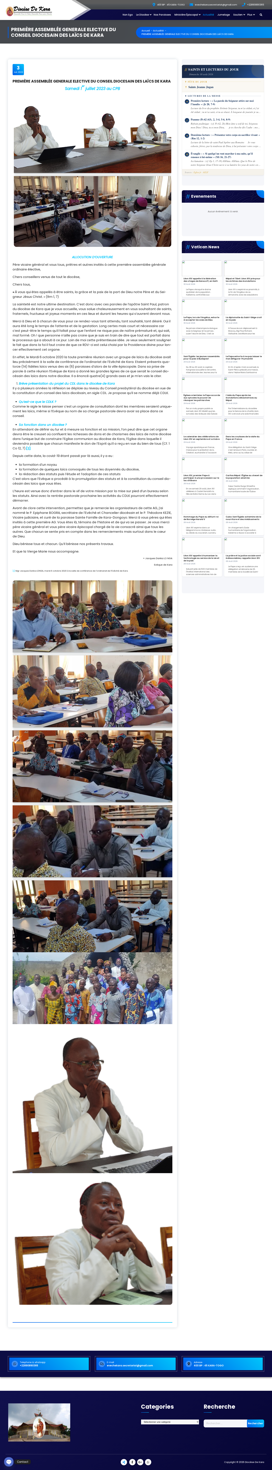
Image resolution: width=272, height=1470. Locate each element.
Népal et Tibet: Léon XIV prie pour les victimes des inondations (243, 279)
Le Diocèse (142, 14)
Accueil (146, 30)
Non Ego (128, 14)
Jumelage (223, 14)
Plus (249, 14)
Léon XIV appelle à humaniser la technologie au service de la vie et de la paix (201, 558)
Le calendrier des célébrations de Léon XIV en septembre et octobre (202, 437)
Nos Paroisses (162, 14)
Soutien (238, 14)
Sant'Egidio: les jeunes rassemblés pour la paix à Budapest (202, 357)
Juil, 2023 (18, 69)
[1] (14, 570)
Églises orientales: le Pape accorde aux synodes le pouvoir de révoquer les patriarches (202, 398)
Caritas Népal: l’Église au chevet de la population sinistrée (244, 476)
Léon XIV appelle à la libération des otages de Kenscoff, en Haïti (201, 279)
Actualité (208, 14)
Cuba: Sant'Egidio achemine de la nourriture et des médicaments (243, 518)
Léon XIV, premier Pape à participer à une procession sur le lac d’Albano (201, 478)
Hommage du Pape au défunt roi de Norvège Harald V (201, 518)
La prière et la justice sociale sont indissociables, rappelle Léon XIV (243, 556)
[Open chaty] (8, 1461)
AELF (205, 172)
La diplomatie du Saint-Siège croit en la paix (244, 318)
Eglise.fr (197, 172)
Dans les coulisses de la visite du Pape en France (243, 437)
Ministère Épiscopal (186, 14)
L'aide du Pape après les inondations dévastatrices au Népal (241, 398)
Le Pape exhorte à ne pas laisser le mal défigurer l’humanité (244, 357)
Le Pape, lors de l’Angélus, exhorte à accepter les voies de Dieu (201, 318)
